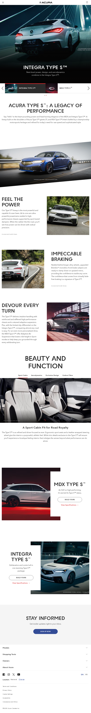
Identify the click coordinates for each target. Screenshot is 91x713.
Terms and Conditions (9, 686)
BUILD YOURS (70, 499)
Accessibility (6, 698)
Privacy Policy (7, 690)
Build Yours (21, 577)
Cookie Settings (8, 694)
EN (82, 674)
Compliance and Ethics (10, 702)
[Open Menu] (2, 2)
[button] (2, 88)
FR (86, 674)
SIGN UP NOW (45, 631)
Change (22, 679)
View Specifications (68, 505)
